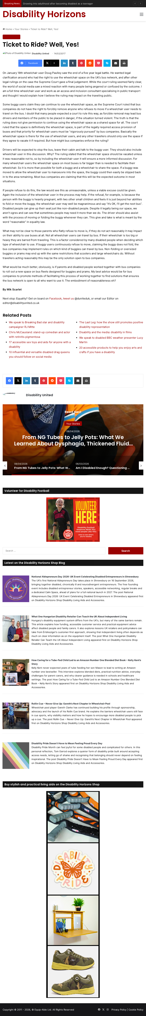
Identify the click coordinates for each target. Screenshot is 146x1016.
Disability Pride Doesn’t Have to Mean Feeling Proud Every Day (67, 743)
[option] (73, 439)
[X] (18, 380)
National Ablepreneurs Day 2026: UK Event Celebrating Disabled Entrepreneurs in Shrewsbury (85, 576)
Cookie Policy (136, 1009)
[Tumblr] (72, 63)
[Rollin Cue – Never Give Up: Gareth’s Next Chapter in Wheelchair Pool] (15, 728)
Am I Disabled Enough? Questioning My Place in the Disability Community (73, 440)
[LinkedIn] (64, 63)
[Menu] (141, 16)
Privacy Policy (118, 1009)
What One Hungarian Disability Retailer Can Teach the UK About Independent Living (79, 616)
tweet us (68, 298)
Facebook (55, 298)
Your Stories (21, 29)
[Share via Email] (115, 63)
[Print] (124, 63)
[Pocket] (98, 63)
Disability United (40, 53)
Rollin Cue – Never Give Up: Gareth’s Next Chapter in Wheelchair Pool (71, 703)
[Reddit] (89, 63)
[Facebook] (9, 380)
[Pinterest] (81, 63)
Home (8, 29)
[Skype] (107, 63)
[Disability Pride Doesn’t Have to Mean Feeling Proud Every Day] (15, 768)
